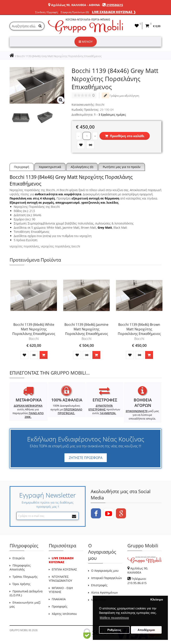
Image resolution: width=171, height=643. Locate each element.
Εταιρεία (19, 558)
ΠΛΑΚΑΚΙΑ (59, 599)
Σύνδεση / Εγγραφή (46, 12)
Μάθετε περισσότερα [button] (114, 617)
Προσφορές (59, 606)
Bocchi (100, 105)
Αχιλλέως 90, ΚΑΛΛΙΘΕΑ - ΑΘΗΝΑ (75, 5)
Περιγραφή (21, 167)
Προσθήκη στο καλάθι (126, 136)
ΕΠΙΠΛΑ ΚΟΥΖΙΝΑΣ (64, 569)
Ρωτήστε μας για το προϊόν (122, 167)
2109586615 (114, 5)
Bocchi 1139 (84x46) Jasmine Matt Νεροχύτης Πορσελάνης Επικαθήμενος (86, 329)
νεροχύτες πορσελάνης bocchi (60, 246)
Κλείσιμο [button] (156, 599)
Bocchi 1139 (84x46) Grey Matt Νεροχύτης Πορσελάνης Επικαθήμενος (59, 56)
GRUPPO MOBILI (19, 630)
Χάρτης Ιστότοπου (64, 614)
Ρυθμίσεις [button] (114, 630)
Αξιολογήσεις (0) (82, 167)
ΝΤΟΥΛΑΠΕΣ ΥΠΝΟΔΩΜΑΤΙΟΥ (60, 579)
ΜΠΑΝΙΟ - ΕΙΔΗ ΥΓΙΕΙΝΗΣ (61, 590)
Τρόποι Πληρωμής (25, 577)
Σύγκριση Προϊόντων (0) (75, 12)
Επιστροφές (99, 585)
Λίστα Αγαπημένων (104, 592)
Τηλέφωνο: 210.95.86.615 (137, 581)
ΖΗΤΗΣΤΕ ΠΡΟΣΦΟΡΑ (85, 457)
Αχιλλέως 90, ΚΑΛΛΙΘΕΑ (137, 570)
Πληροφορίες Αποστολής (20, 567)
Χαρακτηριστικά (50, 167)
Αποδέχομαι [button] (146, 630)
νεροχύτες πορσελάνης (24, 246)
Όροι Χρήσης (21, 584)
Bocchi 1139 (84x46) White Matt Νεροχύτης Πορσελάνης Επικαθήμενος (33, 329)
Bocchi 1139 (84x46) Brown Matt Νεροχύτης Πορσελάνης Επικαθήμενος (139, 329)
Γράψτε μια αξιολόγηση (124, 96)
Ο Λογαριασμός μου (105, 571)
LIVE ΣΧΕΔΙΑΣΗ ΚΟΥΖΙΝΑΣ (61, 560)
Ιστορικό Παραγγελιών (106, 578)
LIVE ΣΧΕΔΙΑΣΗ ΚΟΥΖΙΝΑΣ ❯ (114, 12)
